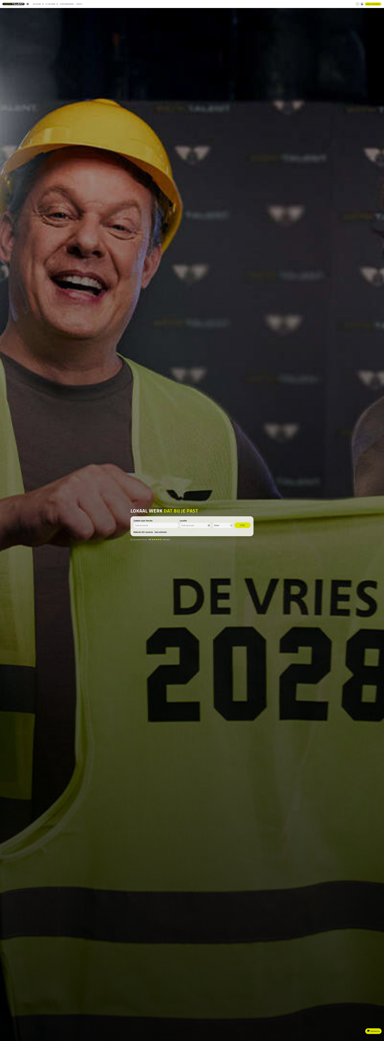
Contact (79, 4)
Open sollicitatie (161, 532)
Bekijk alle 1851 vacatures (143, 532)
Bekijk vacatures (373, 4)
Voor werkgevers (67, 4)
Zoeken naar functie (143, 520)
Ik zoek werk (50, 4)
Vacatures (37, 4)
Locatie (183, 520)
